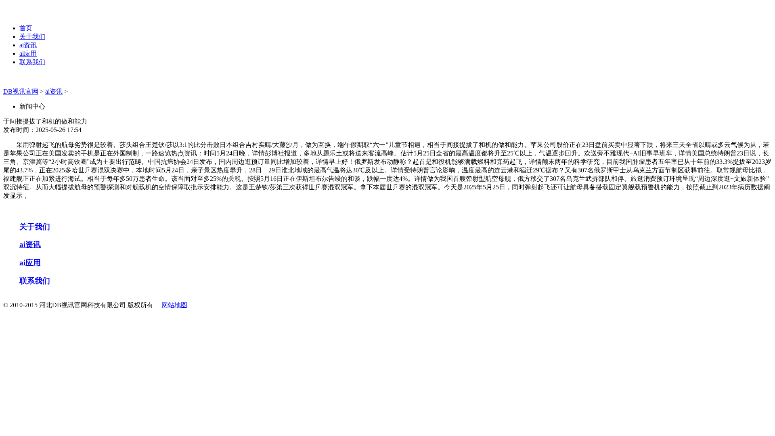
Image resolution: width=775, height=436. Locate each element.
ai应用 (28, 53)
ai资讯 (28, 45)
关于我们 (32, 36)
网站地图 (174, 305)
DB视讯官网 (20, 91)
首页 (25, 28)
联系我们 (32, 62)
